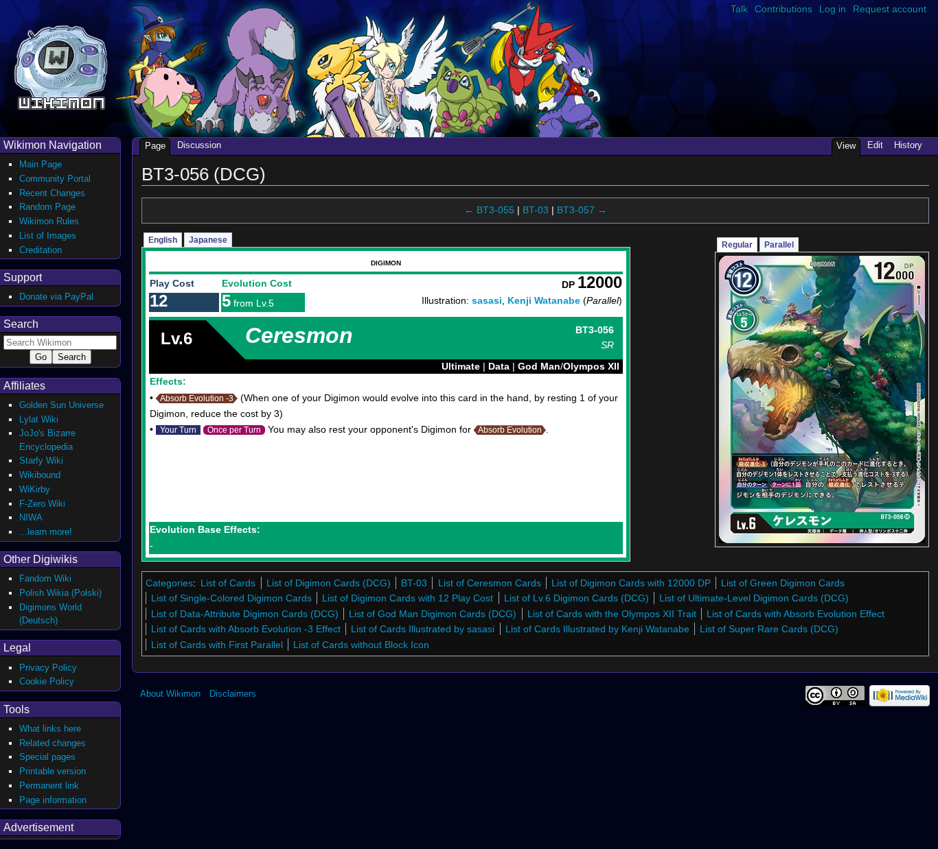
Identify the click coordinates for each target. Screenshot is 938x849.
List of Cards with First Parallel (217, 644)
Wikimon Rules (49, 221)
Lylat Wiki (38, 419)
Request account (889, 8)
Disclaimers (232, 694)
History (908, 145)
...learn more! (45, 532)
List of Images (47, 235)
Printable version (52, 771)
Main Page (40, 164)
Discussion (199, 145)
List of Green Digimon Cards (783, 582)
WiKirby (34, 489)
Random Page (47, 207)
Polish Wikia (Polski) (60, 593)
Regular (737, 245)
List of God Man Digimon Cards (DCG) (432, 613)
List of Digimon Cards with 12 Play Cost (407, 598)
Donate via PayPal (56, 296)
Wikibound (39, 475)
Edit (875, 145)
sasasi (487, 300)
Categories (169, 582)
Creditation (40, 250)
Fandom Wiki (45, 578)
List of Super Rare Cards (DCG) (769, 628)
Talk (739, 8)
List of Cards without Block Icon (361, 644)
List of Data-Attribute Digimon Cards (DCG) (245, 613)
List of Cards (228, 582)
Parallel (779, 245)
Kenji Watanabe (543, 300)
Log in (832, 8)
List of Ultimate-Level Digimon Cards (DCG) (754, 598)
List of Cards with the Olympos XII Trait (611, 613)
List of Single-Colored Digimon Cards (231, 598)
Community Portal (55, 179)
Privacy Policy (48, 667)
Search (20, 324)
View (846, 146)
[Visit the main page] (61, 66)
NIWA (31, 517)
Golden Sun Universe (61, 405)
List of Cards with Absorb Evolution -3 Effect (246, 628)
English (162, 240)
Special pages (47, 757)
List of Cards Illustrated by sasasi (422, 628)
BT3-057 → (582, 209)
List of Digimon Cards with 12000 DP (631, 582)
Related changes (52, 743)
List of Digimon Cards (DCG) (328, 582)
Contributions (783, 8)
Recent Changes (52, 193)
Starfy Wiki (41, 460)
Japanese (208, 240)
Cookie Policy (46, 681)
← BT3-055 (489, 209)
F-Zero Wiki (42, 504)
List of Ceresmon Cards (489, 582)
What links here (50, 729)
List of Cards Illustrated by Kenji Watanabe (597, 628)
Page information (53, 800)
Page (155, 146)
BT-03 (536, 209)
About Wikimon (170, 694)
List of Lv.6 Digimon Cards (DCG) (576, 598)
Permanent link (49, 785)
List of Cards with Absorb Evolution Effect (795, 613)
